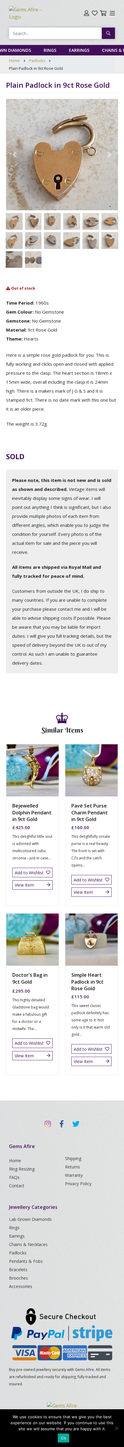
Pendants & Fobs (26, 1261)
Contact (16, 1186)
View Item (24, 885)
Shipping (73, 1158)
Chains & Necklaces (28, 1244)
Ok (63, 1438)
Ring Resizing (22, 1169)
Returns (72, 1167)
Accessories (20, 1286)
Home (14, 60)
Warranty (74, 1175)
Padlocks (37, 60)
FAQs (14, 1177)
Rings (50, 50)
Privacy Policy (78, 1183)
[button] (14, 154)
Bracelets (18, 1269)
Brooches (18, 1278)
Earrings (79, 50)
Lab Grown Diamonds (30, 1219)
